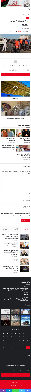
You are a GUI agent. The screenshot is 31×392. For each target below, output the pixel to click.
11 (15, 340)
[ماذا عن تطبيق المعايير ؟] (5, 311)
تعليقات (5, 229)
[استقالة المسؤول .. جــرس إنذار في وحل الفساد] (25, 311)
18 (15, 344)
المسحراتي (15, 259)
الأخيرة (16, 229)
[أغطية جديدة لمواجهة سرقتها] (15, 317)
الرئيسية (26, 14)
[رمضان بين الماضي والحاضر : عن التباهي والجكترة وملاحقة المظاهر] (24, 269)
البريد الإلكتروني (25, 200)
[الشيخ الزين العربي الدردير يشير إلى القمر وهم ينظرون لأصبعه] (23, 148)
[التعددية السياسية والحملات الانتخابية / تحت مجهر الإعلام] (24, 245)
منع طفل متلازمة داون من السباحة (9, 139)
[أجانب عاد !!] (15, 311)
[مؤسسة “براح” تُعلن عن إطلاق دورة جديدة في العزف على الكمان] (5, 323)
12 (11, 340)
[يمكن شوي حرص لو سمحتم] (5, 317)
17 (19, 344)
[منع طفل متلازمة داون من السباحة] (8, 133)
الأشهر (26, 229)
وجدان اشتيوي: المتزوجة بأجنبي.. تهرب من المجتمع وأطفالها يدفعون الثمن (10, 252)
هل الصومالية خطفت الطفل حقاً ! (24, 139)
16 (23, 344)
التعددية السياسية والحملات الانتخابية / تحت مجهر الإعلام (11, 244)
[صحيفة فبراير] (15, 3)
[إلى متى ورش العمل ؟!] (25, 317)
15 (27, 344)
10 (19, 340)
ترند (22, 14)
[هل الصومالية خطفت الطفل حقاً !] (23, 133)
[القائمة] (2, 8)
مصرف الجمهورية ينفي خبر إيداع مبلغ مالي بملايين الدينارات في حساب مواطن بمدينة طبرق (10, 236)
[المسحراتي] (24, 261)
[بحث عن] (29, 8)
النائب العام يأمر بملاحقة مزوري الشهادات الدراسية (8, 146)
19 (11, 344)
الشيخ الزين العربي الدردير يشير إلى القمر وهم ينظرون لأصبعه (23, 155)
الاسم (28, 194)
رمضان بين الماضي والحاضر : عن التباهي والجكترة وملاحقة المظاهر (10, 269)
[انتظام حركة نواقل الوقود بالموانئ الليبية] (25, 323)
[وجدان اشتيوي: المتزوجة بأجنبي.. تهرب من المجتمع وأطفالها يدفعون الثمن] (24, 253)
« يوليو (28, 355)
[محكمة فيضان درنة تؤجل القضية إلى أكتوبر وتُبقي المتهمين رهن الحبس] (15, 323)
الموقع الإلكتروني (26, 206)
